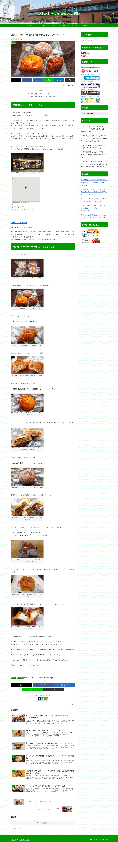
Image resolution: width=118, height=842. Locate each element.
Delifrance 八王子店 (19, 223)
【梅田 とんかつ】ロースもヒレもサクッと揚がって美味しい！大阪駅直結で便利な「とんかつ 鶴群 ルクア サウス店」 (94, 164)
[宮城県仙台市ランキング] (85, 53)
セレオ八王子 (48, 677)
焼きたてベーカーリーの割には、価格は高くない (44, 96)
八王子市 (20, 677)
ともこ (97, 201)
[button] (70, 80)
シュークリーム (57, 677)
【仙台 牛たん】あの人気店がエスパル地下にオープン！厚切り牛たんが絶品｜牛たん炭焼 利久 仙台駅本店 (94, 138)
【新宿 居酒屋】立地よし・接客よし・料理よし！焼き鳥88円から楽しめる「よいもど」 (94, 154)
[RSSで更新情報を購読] (46, 698)
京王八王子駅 (29, 227)
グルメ (14, 677)
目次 (40, 90)
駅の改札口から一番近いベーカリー (40, 94)
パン (20, 227)
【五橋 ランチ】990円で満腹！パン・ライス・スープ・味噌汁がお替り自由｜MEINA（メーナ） (94, 129)
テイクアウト (28, 677)
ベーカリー (40, 677)
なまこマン (98, 217)
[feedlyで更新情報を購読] (43, 698)
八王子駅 (23, 227)
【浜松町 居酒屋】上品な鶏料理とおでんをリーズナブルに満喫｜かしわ (93, 146)
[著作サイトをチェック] (39, 698)
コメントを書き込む (43, 823)
